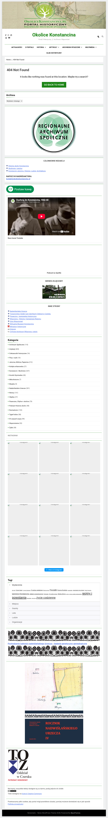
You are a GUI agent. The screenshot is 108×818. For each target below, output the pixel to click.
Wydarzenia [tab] (17, 585)
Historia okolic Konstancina (18, 166)
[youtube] (9, 38)
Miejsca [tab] (15, 604)
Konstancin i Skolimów (17, 371)
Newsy (11, 393)
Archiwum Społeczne (71, 47)
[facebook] (6, 35)
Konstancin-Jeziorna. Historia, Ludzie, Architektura (27, 171)
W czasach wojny (15, 419)
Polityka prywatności (15, 804)
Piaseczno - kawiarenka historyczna (23, 316)
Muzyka (12, 384)
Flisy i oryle (13, 358)
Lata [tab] (14, 613)
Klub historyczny (54, 53)
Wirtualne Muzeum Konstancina (22, 324)
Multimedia (89, 47)
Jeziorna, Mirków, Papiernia (18, 362)
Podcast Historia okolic (17, 406)
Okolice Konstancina (54, 35)
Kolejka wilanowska (16, 366)
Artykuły (53, 47)
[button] (23, 457)
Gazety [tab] (15, 608)
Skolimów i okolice (15, 168)
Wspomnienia (14, 423)
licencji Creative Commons (32, 794)
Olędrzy (11, 397)
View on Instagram (55, 570)
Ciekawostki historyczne (18, 353)
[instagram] (8, 35)
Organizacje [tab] (17, 622)
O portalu (29, 47)
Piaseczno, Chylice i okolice (19, 401)
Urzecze (13, 329)
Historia (40, 47)
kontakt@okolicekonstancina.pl (18, 179)
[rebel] (6, 38)
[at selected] (11, 35)
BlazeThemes (75, 813)
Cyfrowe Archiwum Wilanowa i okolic (23, 332)
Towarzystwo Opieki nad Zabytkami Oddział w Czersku (30, 314)
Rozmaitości (13, 410)
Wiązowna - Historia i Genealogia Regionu (25, 319)
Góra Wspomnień (16, 321)
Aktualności (16, 47)
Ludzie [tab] (15, 617)
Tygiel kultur (13, 414)
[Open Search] (102, 36)
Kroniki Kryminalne (15, 375)
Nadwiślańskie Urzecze (18, 311)
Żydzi (11, 428)
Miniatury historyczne (18, 327)
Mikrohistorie (14, 380)
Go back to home (54, 84)
